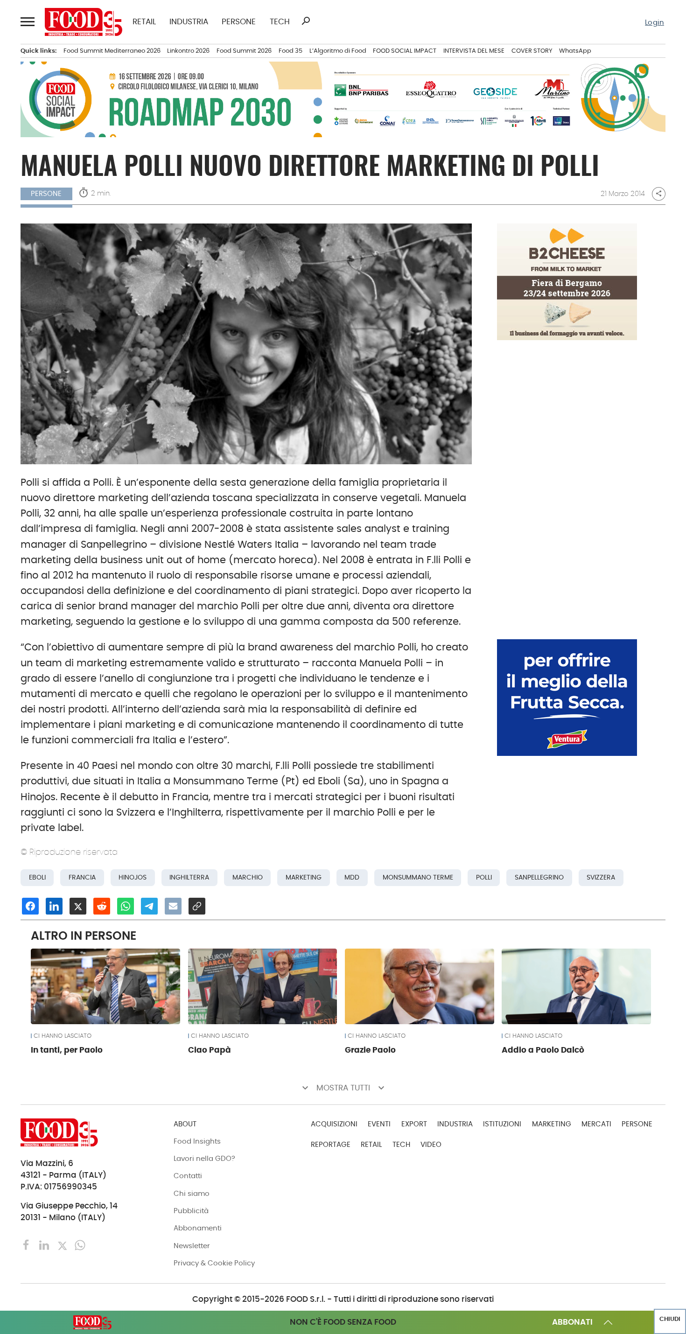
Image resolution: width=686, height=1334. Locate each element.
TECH (280, 22)
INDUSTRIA (188, 22)
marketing (304, 877)
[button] (27, 21)
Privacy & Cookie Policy (214, 1263)
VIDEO (430, 1144)
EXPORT (414, 1124)
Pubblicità (191, 1210)
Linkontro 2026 (188, 50)
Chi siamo (192, 1193)
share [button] (658, 193)
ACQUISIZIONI (334, 1124)
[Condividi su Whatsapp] (125, 906)
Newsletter (192, 1245)
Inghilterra (189, 877)
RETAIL (144, 22)
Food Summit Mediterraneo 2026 (112, 50)
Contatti (188, 1175)
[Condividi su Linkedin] (54, 906)
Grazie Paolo (370, 1049)
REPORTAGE (330, 1144)
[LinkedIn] (45, 1244)
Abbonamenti (198, 1228)
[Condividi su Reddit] (101, 906)
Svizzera (601, 877)
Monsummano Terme (418, 877)
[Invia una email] (173, 906)
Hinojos (133, 877)
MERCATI (596, 1124)
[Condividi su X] (78, 906)
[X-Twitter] (63, 1244)
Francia (82, 877)
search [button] (305, 21)
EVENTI (379, 1124)
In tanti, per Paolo (67, 1049)
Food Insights (197, 1141)
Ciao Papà (209, 1049)
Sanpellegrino (539, 877)
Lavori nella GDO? (204, 1158)
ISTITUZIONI (502, 1124)
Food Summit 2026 (244, 50)
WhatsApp (575, 50)
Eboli (37, 877)
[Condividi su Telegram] (149, 906)
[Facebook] (28, 1244)
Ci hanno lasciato (62, 1036)
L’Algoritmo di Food (337, 50)
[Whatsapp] (80, 1244)
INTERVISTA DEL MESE (473, 50)
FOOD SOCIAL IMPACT (404, 50)
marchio (247, 877)
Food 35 (290, 50)
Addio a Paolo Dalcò (543, 1049)
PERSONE (239, 22)
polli (484, 877)
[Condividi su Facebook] (30, 906)
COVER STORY (532, 50)
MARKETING (551, 1124)
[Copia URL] (197, 906)
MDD (351, 877)
